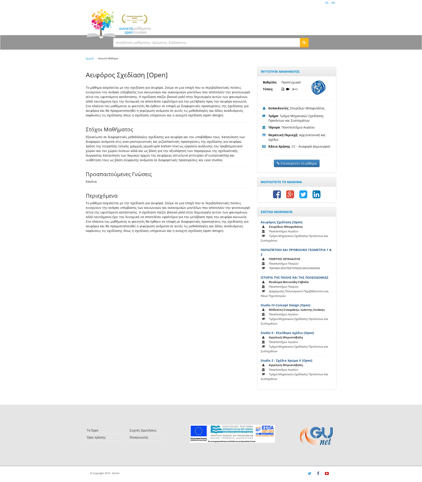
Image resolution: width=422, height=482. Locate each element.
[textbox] (206, 42)
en (333, 2)
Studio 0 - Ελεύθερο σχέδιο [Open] (287, 333)
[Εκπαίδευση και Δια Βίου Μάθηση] (232, 434)
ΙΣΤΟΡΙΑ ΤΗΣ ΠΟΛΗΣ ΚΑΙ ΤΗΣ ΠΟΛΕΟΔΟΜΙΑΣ (294, 277)
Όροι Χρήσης (96, 437)
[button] (304, 42)
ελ (326, 2)
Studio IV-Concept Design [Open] (285, 305)
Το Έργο (92, 430)
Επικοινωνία (139, 437)
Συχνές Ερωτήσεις (143, 430)
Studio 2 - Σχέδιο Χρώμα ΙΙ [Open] (286, 360)
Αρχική (90, 58)
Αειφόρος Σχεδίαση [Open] (281, 222)
